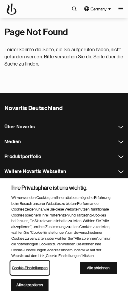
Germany (98, 9)
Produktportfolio (121, 157)
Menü (120, 9)
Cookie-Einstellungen (30, 268)
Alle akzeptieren (29, 285)
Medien (121, 142)
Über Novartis (121, 127)
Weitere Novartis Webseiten (121, 172)
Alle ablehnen (98, 268)
